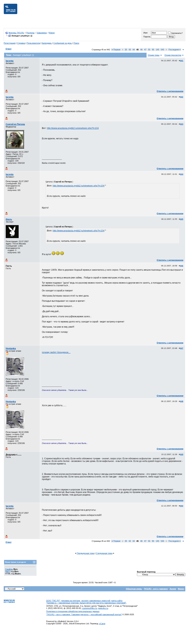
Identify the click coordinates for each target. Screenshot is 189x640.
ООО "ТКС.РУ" (53, 600)
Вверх (181, 589)
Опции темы (153, 55)
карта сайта (116, 600)
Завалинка (42, 33)
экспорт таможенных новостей (95, 600)
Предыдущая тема (85, 553)
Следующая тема (104, 553)
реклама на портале (70, 600)
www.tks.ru (103, 608)
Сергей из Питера (15, 124)
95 (153, 49)
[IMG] (7, 571)
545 (162, 49)
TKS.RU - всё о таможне (156, 589)
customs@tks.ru (89, 608)
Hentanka (11, 348)
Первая (116, 49)
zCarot (102, 623)
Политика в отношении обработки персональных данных (72, 611)
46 (141, 49)
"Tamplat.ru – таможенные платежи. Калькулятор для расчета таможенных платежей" (86, 603)
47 (145, 49)
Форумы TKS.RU (16, 33)
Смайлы (9, 569)
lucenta (9, 61)
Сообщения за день (62, 43)
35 (126, 49)
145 (157, 49)
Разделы (30, 33)
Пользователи (33, 43)
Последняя (175, 49)
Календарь (47, 43)
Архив (173, 589)
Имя (145, 33)
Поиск (76, 43)
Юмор (52, 33)
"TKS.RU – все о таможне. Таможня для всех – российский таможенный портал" (84, 614)
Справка (21, 43)
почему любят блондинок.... (56, 352)
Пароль (146, 37)
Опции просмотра (172, 55)
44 (134, 49)
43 (130, 49)
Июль (9, 219)
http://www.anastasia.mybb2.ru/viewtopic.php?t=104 (73, 128)
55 (149, 49)
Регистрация (10, 43)
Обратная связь (134, 589)
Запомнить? (177, 33)
